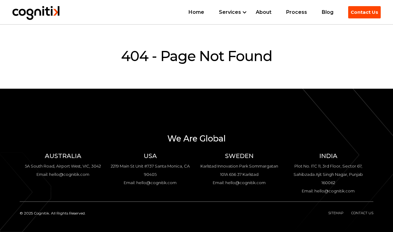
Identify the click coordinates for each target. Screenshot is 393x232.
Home (196, 12)
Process (296, 12)
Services (230, 12)
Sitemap (336, 213)
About (263, 12)
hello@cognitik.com (69, 174)
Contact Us (364, 12)
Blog (327, 12)
